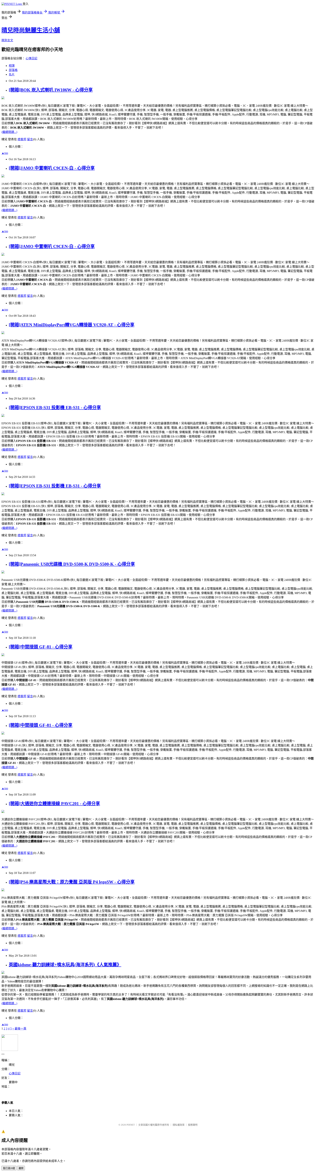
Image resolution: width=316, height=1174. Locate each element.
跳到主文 (7, 40)
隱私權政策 (179, 1124)
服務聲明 (193, 1124)
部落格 (13, 70)
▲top (4, 153)
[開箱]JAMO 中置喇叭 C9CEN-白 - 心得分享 (52, 168)
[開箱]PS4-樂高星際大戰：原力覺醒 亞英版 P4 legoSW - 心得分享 (72, 882)
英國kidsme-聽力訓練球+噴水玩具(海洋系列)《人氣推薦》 (65, 964)
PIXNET (131, 1124)
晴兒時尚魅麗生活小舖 (30, 30)
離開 (21, 1168)
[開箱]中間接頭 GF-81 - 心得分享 (40, 646)
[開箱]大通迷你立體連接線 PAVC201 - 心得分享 (54, 803)
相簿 (12, 65)
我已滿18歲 (9, 1168)
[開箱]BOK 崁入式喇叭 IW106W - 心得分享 (51, 89)
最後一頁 (20, 1028)
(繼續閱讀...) (9, 132)
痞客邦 (22, 139)
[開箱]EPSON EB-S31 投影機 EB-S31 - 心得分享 (55, 407)
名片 (12, 74)
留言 (30, 139)
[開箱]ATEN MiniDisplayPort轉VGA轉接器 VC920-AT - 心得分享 (71, 324)
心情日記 (31, 58)
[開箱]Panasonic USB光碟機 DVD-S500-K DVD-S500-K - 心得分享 (72, 564)
